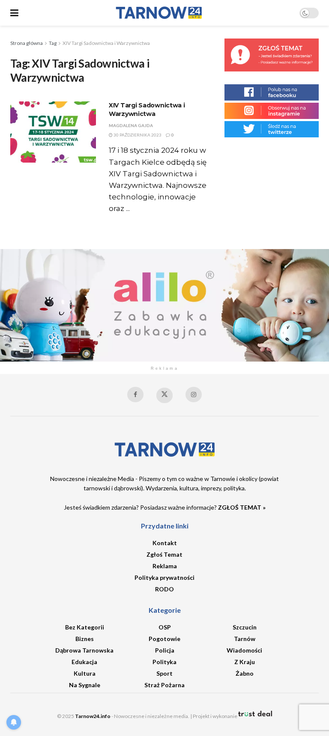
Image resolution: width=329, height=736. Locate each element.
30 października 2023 (137, 134)
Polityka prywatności (164, 577)
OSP (165, 627)
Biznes (84, 638)
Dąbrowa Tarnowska (84, 650)
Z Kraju (244, 661)
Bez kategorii (84, 627)
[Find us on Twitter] (164, 395)
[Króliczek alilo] (164, 304)
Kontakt (165, 542)
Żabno (245, 673)
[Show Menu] (14, 13)
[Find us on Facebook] (135, 394)
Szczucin (245, 627)
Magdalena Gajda (131, 125)
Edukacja (84, 661)
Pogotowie (164, 638)
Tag (53, 43)
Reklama (165, 566)
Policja (164, 650)
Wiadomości (244, 650)
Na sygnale (84, 685)
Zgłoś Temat (164, 554)
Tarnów (244, 638)
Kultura (85, 673)
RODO (164, 589)
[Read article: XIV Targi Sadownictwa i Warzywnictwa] (53, 132)
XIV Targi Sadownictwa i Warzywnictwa (106, 43)
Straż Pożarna (164, 685)
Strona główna (26, 43)
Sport (164, 673)
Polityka (164, 661)
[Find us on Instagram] (193, 394)
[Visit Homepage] (159, 12)
